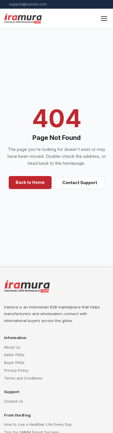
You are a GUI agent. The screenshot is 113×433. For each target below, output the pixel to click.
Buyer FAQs (14, 362)
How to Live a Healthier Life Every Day (38, 424)
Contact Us (13, 401)
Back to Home (30, 182)
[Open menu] (104, 18)
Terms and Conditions (23, 378)
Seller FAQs (14, 355)
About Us (12, 347)
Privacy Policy (16, 370)
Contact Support (79, 182)
